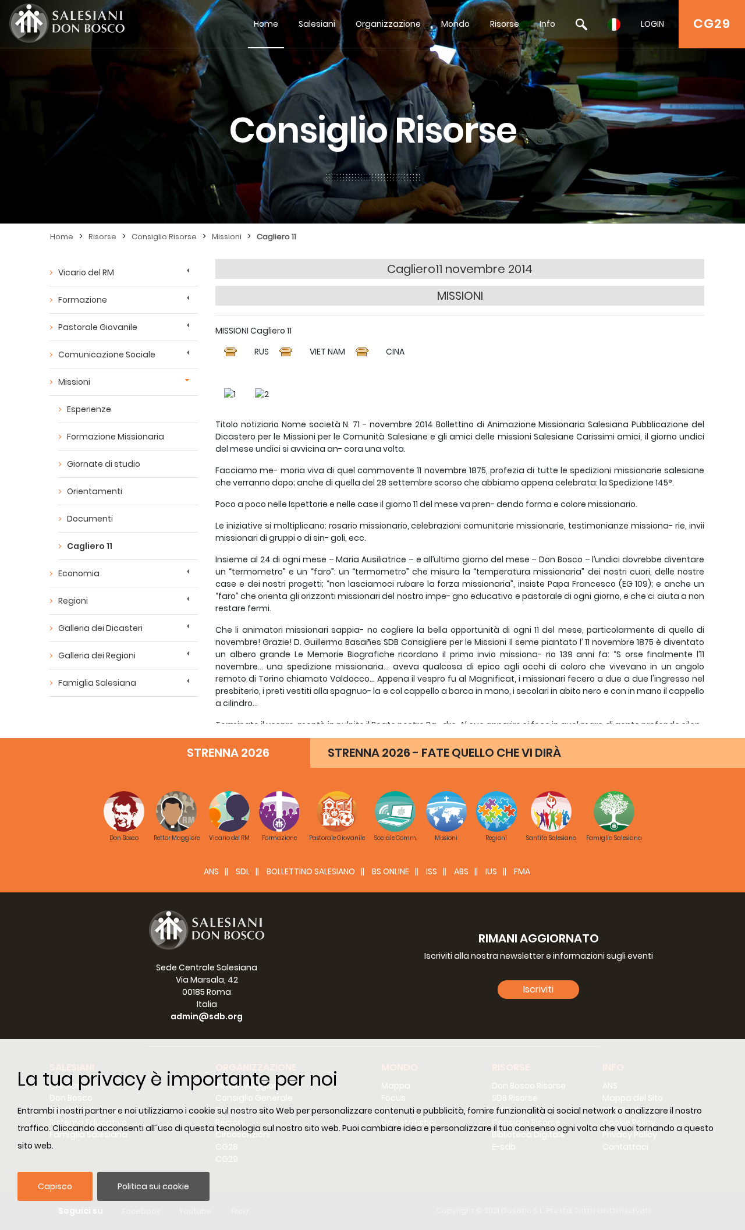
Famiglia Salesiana (97, 683)
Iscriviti (538, 989)
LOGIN (652, 24)
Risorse (504, 24)
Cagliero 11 (276, 236)
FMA (522, 871)
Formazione (82, 300)
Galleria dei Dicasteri (100, 628)
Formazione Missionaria (115, 436)
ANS (211, 871)
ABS (461, 871)
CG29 (711, 24)
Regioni (73, 601)
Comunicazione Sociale (106, 354)
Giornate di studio (103, 464)
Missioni (227, 236)
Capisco (55, 1186)
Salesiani (317, 24)
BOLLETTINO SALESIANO (311, 871)
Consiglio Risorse (164, 236)
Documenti (90, 518)
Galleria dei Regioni (97, 655)
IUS (491, 871)
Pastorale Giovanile (97, 327)
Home (266, 24)
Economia (79, 573)
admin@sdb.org (207, 1016)
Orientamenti (94, 491)
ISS (431, 871)
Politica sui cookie (153, 1186)
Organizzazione (388, 24)
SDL (243, 871)
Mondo (455, 24)
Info (547, 24)
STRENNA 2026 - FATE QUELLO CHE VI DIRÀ (444, 753)
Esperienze (89, 409)
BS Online (390, 871)
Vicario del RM (86, 272)
